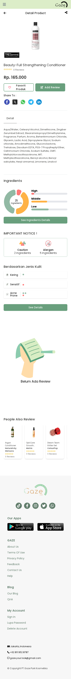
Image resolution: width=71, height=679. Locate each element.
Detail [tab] (10, 118)
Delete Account (17, 628)
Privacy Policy (15, 558)
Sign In (11, 617)
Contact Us (14, 570)
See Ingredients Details (35, 220)
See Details (36, 307)
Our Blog (12, 593)
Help (10, 576)
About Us (13, 547)
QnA (10, 599)
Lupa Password (16, 623)
